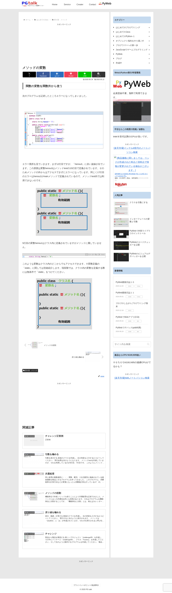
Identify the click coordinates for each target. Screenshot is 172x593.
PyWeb (119, 54)
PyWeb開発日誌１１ (125, 293)
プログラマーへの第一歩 (127, 45)
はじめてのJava (123, 32)
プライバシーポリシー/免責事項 (86, 585)
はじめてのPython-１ (125, 36)
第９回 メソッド (31, 370)
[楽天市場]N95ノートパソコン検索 (132, 378)
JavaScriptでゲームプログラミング (131, 49)
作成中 (119, 63)
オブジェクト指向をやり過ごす (130, 41)
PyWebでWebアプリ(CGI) (127, 317)
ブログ (119, 58)
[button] (98, 74)
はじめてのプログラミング (128, 27)
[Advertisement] (64, 43)
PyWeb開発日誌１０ (125, 282)
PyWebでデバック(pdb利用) (128, 328)
